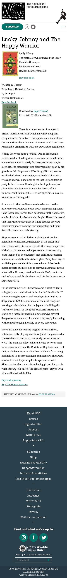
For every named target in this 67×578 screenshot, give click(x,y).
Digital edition (33, 424)
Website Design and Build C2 (33, 575)
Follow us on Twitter (43, 537)
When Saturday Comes (13, 11)
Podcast (33, 429)
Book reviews (47, 394)
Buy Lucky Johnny (11, 380)
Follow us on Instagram (23, 537)
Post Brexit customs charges (33, 478)
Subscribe (12, 26)
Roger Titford (41, 110)
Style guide (33, 506)
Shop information (33, 467)
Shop (33, 457)
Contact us (33, 490)
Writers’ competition (33, 517)
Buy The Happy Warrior (15, 384)
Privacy (33, 511)
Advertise (33, 495)
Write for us (33, 501)
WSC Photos (33, 435)
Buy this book (26, 77)
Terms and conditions (33, 473)
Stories (33, 418)
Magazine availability (33, 462)
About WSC (33, 413)
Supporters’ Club (33, 440)
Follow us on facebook (33, 537)
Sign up (49, 560)
